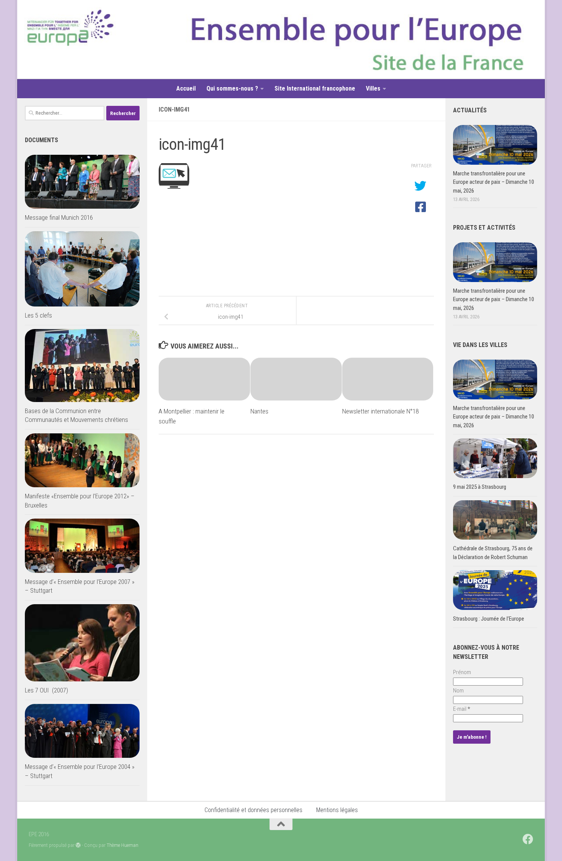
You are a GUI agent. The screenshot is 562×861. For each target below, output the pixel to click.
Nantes (259, 411)
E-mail (461, 708)
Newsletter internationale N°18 (380, 411)
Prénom (462, 672)
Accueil (186, 88)
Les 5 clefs (38, 315)
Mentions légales (337, 810)
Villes (373, 88)
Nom (458, 690)
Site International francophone (315, 88)
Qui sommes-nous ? (232, 88)
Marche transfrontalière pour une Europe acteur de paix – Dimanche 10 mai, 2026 (493, 182)
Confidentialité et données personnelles (253, 810)
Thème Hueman (122, 845)
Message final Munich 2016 (59, 217)
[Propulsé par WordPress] (78, 845)
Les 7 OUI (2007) (46, 690)
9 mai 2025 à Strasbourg (479, 486)
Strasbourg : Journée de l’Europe (488, 618)
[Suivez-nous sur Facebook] (528, 839)
